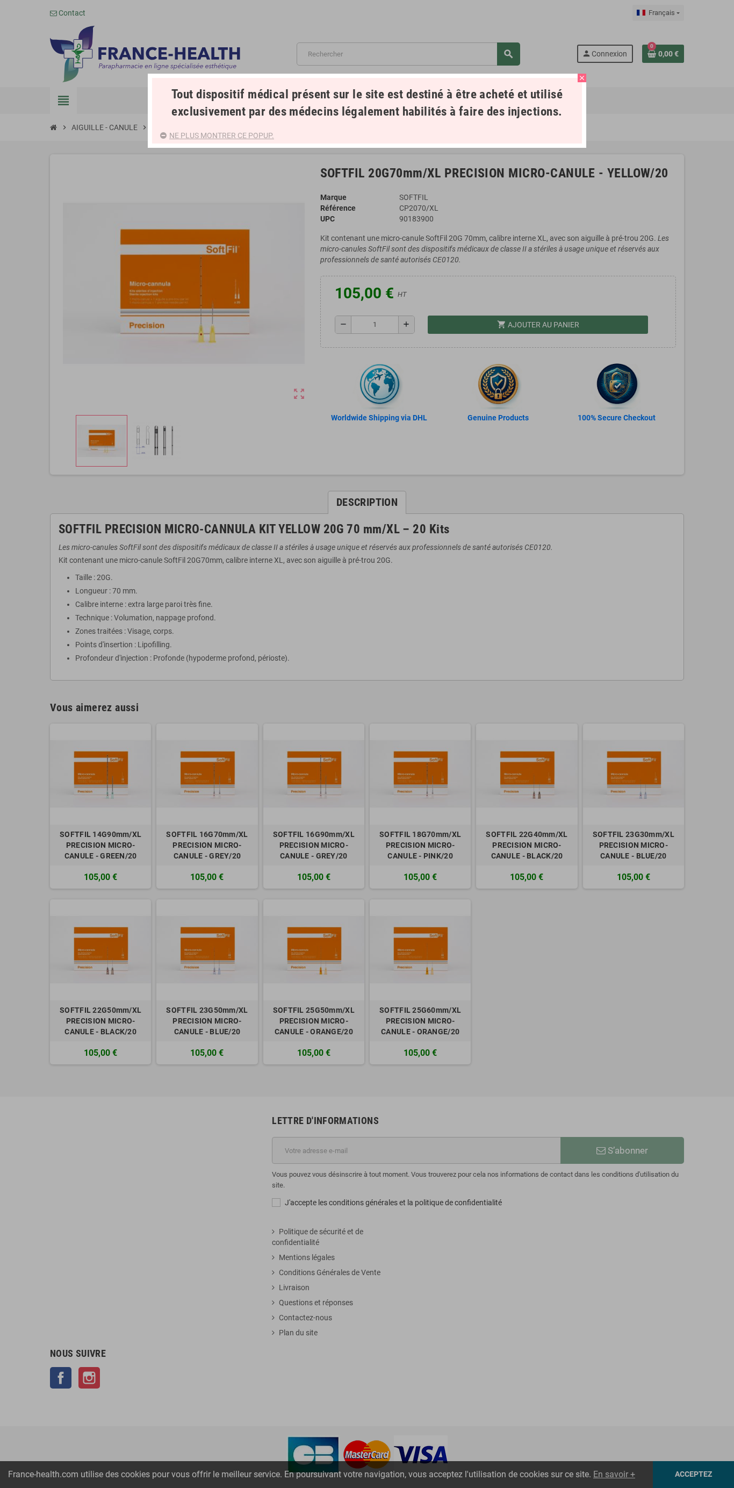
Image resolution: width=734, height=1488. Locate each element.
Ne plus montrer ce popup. (221, 135)
